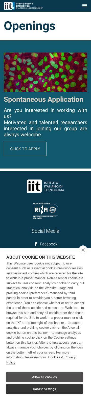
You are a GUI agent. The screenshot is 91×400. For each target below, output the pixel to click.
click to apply (25, 148)
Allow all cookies (44, 377)
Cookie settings (44, 389)
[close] (83, 249)
